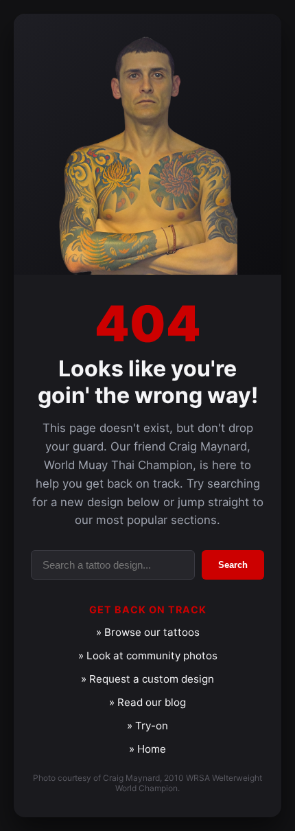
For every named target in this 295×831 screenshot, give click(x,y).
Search (233, 565)
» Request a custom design (147, 678)
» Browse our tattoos (148, 632)
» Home (147, 748)
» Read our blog (147, 702)
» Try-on (147, 725)
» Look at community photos (147, 655)
